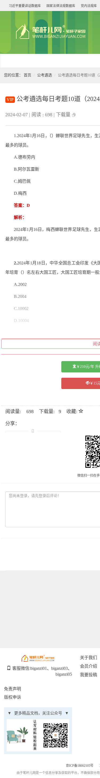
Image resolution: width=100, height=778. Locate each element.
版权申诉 (12, 697)
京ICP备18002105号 (79, 766)
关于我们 (88, 657)
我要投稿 (88, 674)
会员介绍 (88, 666)
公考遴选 (44, 75)
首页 (27, 75)
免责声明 (12, 689)
